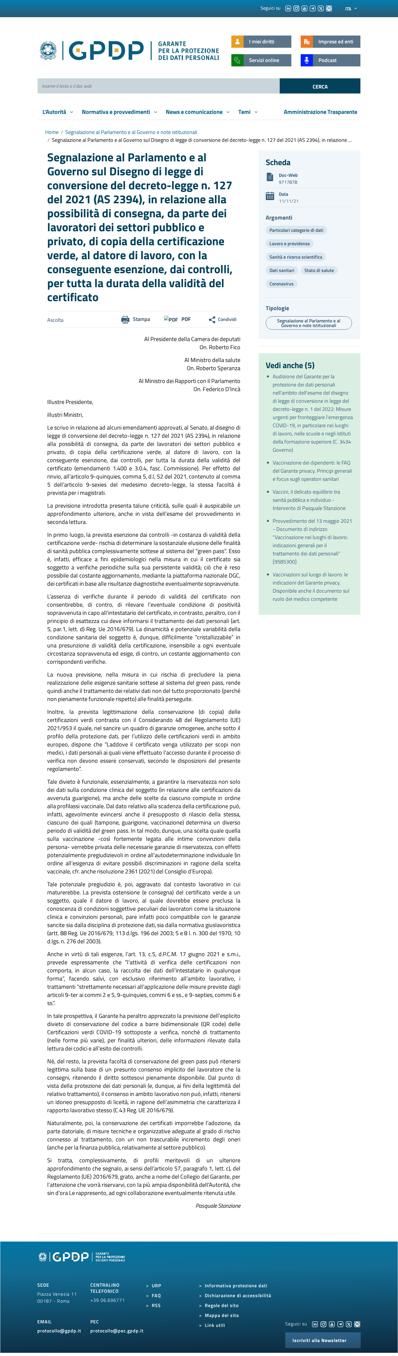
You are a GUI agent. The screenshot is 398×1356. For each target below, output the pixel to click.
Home (52, 132)
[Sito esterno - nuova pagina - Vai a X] (349, 1323)
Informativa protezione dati (236, 1285)
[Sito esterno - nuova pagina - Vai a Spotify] (357, 1323)
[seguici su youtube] (304, 7)
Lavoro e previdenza (290, 243)
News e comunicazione (195, 111)
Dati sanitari (282, 270)
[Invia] (320, 85)
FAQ (156, 1295)
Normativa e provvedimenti (116, 111)
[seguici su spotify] (329, 7)
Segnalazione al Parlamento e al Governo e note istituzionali (131, 132)
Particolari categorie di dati (296, 230)
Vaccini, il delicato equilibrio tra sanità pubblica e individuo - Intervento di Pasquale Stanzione (309, 500)
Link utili (215, 1325)
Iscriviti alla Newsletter (320, 1340)
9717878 (288, 182)
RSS (156, 1305)
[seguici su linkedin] (288, 7)
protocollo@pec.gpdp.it (117, 1330)
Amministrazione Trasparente (320, 111)
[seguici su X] (321, 7)
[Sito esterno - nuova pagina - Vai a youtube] (332, 1323)
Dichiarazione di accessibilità (238, 1295)
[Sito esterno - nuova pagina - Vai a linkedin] (315, 1323)
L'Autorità (55, 111)
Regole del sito (222, 1305)
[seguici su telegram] (313, 7)
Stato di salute (319, 270)
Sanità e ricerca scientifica (296, 256)
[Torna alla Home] (129, 49)
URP (156, 1285)
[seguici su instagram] (296, 7)
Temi (245, 111)
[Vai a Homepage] (82, 1263)
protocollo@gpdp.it (59, 1330)
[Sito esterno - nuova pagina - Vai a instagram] (323, 1323)
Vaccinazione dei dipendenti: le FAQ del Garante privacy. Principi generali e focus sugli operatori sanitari (312, 471)
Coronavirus (282, 283)
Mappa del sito (222, 1315)
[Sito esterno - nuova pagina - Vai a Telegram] (340, 1323)
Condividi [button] (227, 319)
